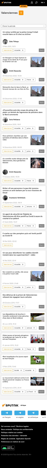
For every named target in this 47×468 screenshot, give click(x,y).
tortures (29, 206)
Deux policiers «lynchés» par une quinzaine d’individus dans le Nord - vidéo (16, 138)
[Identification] (32, 2)
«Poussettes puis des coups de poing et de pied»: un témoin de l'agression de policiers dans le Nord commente (22, 112)
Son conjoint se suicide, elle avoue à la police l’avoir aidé (15, 273)
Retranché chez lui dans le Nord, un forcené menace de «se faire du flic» (16, 88)
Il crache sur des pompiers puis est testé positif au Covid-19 (22, 234)
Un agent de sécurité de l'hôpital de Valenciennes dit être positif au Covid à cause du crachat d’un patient (22, 216)
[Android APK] (8, 448)
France (29, 79)
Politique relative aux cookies (12, 432)
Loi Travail (30, 391)
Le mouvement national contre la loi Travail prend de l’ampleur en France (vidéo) (16, 380)
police (28, 128)
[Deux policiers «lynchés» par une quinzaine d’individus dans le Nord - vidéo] (37, 140)
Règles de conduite (8, 439)
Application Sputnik (23, 439)
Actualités (17, 50)
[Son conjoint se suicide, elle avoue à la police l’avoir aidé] (37, 276)
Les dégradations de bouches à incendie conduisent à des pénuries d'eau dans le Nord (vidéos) (16, 316)
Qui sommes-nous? (8, 426)
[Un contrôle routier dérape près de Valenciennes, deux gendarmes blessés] (37, 163)
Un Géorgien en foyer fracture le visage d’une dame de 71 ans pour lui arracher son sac (15, 60)
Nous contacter (6, 429)
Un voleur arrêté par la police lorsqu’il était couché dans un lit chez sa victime (20, 33)
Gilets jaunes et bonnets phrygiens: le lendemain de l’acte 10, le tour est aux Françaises (16, 337)
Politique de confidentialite (23, 429)
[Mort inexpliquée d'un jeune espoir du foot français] (37, 360)
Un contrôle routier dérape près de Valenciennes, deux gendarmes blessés (15, 161)
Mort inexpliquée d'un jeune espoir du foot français (15, 358)
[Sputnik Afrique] (7, 3)
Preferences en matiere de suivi (12, 442)
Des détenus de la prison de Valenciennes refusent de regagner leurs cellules (20, 296)
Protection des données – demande (14, 436)
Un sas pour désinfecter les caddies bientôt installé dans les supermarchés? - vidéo (20, 254)
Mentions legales (22, 426)
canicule (29, 328)
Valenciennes (9, 12)
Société (16, 370)
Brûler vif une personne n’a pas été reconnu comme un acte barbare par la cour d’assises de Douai (22, 190)
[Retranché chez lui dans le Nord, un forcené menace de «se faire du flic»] (37, 91)
